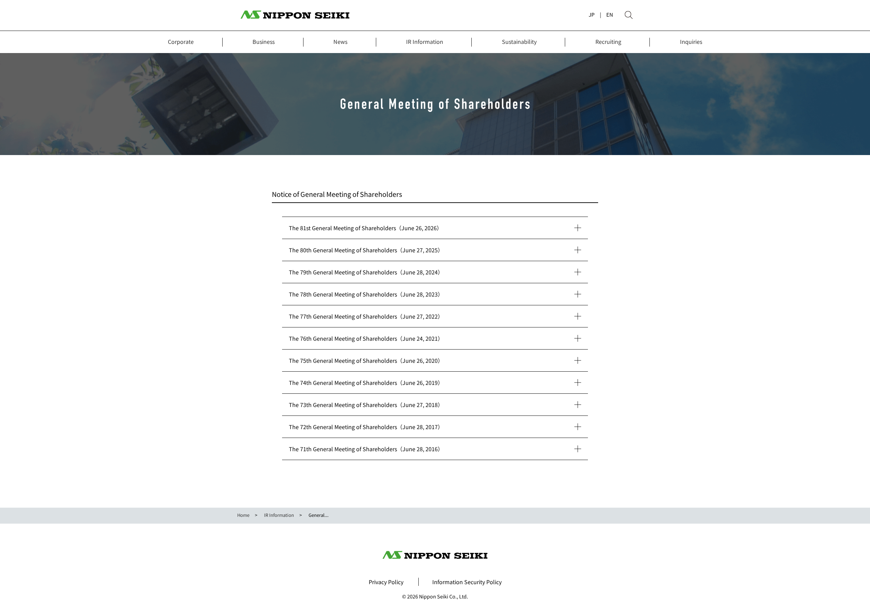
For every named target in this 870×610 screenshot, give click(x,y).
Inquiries (691, 41)
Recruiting (608, 41)
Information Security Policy (467, 582)
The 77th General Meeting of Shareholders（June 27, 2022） (366, 316)
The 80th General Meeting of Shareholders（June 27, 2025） (366, 250)
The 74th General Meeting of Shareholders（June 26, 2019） (366, 382)
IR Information (424, 41)
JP (592, 14)
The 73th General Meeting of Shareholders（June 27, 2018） (366, 405)
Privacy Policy (386, 582)
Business (264, 41)
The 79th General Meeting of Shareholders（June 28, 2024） (366, 272)
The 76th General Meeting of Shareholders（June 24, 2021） (366, 338)
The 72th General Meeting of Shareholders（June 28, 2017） (366, 427)
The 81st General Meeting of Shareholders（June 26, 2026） (365, 228)
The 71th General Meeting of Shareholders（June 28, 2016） (366, 449)
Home (243, 515)
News (340, 41)
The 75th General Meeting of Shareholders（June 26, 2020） (366, 360)
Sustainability (519, 41)
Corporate (181, 41)
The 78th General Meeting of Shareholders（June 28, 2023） (366, 294)
